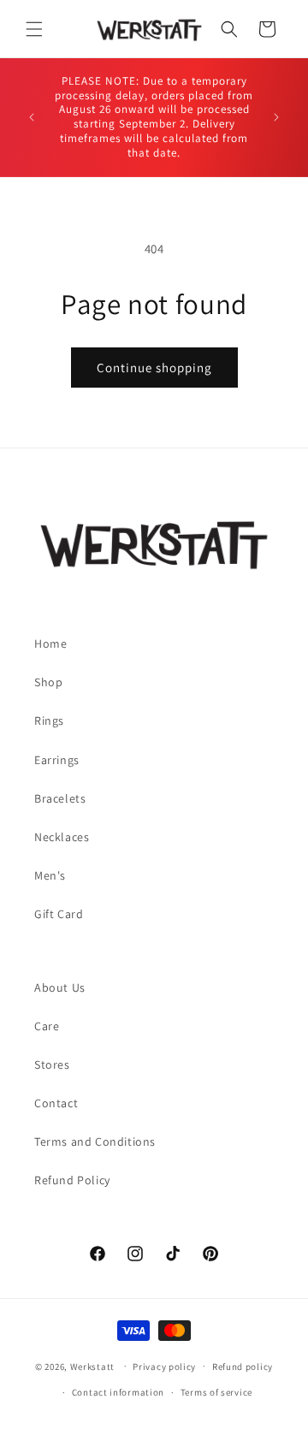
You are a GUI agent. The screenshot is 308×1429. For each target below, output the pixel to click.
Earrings (57, 760)
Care (46, 1026)
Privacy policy (164, 1367)
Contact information (118, 1392)
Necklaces (61, 837)
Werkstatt (92, 1366)
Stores (52, 1064)
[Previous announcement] (31, 117)
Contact (56, 1103)
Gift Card (58, 914)
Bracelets (60, 798)
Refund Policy (72, 1180)
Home (50, 643)
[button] (34, 29)
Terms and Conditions (95, 1141)
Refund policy (242, 1367)
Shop (48, 682)
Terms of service (216, 1392)
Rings (49, 720)
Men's (50, 875)
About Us (60, 987)
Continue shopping (154, 367)
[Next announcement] (276, 117)
